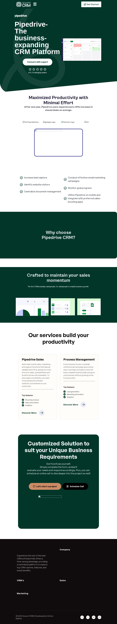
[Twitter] (93, 617)
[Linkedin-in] (99, 617)
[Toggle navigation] (35, 4)
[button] (79, 556)
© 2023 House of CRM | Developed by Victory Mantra (34, 617)
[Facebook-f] (88, 617)
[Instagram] (82, 617)
